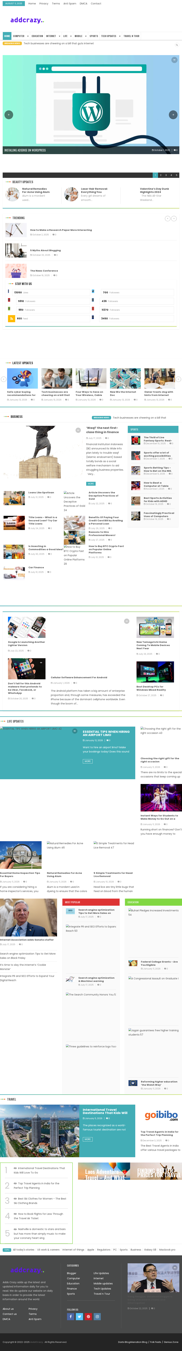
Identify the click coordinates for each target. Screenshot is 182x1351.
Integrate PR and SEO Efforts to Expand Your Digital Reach (27, 978)
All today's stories (23, 1249)
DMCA (83, 3)
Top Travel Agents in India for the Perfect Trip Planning (36, 1186)
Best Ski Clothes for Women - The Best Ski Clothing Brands (40, 1201)
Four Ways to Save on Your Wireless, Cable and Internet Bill (60, 43)
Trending (18, 218)
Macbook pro (167, 1249)
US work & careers (48, 1249)
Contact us (10, 1314)
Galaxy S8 (150, 1249)
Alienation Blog (138, 1342)
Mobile (78, 36)
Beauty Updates (22, 182)
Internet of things (73, 1249)
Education (37, 36)
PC (115, 1249)
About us (8, 1309)
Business (17, 416)
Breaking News (12, 43)
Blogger (36, 245)
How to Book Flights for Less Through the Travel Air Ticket (38, 1216)
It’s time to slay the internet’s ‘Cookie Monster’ (23, 967)
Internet (51, 36)
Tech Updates (108, 36)
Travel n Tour (131, 36)
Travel (11, 1099)
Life (65, 36)
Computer (18, 36)
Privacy (43, 3)
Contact (96, 3)
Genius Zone (171, 1342)
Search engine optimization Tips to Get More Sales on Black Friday (28, 956)
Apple (90, 1249)
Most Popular (72, 902)
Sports (94, 36)
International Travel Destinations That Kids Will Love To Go (39, 1170)
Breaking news (101, 417)
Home (32, 3)
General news (39, 265)
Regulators (103, 1249)
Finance (72, 1288)
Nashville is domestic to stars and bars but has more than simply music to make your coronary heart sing (40, 1233)
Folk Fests (155, 1342)
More (91, 483)
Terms (56, 3)
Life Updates (15, 721)
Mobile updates (103, 1283)
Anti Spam (69, 3)
